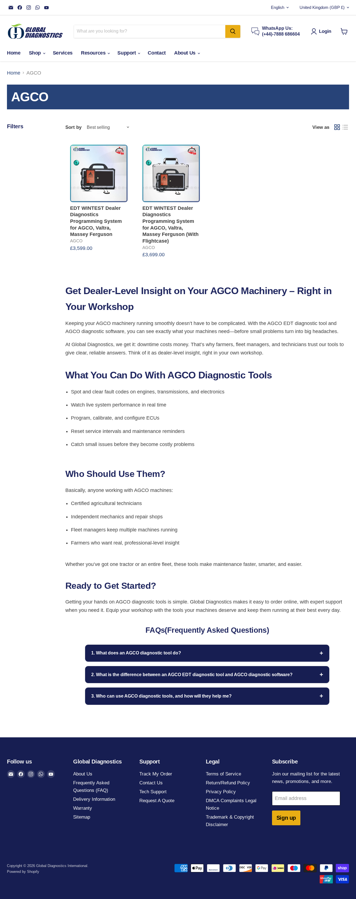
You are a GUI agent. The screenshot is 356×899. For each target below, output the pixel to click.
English (277, 7)
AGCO (76, 241)
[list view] (345, 127)
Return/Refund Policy (228, 782)
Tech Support (153, 791)
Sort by (73, 127)
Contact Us (151, 782)
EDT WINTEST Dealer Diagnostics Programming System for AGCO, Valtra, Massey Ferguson (96, 221)
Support (127, 53)
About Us (185, 53)
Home (14, 53)
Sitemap (81, 817)
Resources (94, 53)
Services (63, 53)
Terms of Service (223, 774)
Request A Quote (156, 800)
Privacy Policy (221, 791)
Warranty (82, 808)
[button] (322, 31)
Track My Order (155, 774)
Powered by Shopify (23, 872)
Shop (35, 53)
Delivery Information (94, 799)
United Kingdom (322, 7)
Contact (156, 53)
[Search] (232, 31)
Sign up (286, 818)
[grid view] (337, 127)
